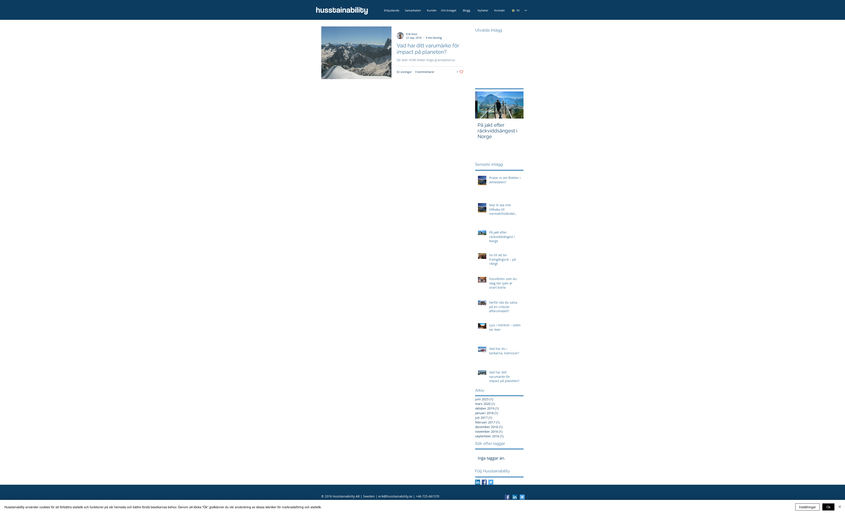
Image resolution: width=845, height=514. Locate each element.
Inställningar (807, 507)
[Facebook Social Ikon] (484, 482)
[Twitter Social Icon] (522, 497)
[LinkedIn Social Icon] (514, 497)
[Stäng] (839, 506)
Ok (828, 507)
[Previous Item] (482, 105)
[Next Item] (516, 105)
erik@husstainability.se (395, 496)
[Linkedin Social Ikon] (477, 482)
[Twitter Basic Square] (490, 482)
